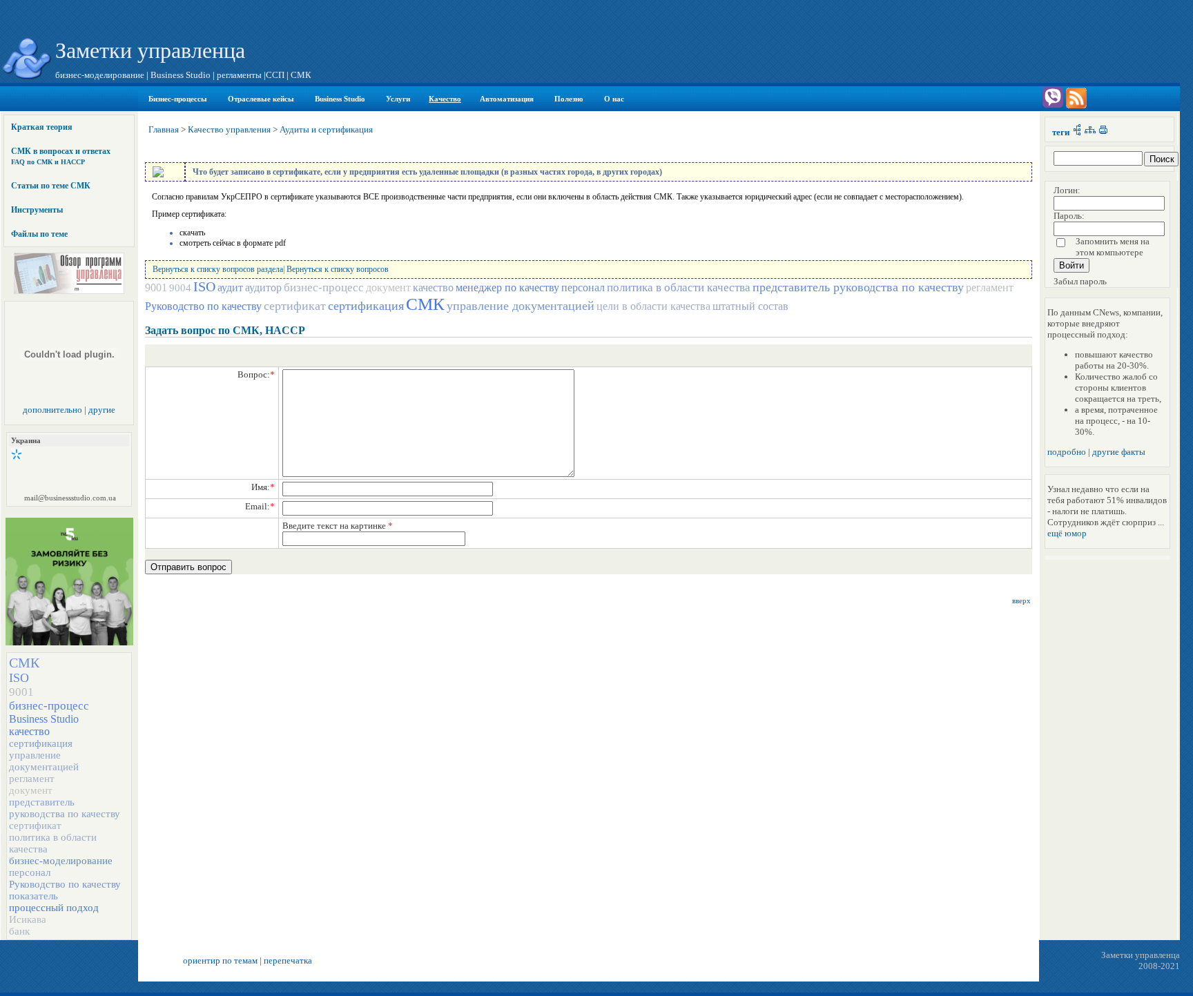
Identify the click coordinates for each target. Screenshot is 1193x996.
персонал (29, 872)
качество (29, 731)
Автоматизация (507, 99)
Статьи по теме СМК (50, 186)
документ (30, 790)
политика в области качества (678, 287)
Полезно (568, 99)
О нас (614, 99)
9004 (180, 287)
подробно (1066, 452)
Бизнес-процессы (177, 99)
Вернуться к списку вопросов (338, 269)
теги (1060, 132)
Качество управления (229, 129)
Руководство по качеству (65, 884)
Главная (163, 129)
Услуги (398, 99)
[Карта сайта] (1090, 132)
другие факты (1118, 452)
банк (19, 931)
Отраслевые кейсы (261, 99)
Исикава (27, 919)
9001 (21, 692)
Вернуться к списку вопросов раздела (218, 269)
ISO (19, 678)
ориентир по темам (220, 960)
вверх (1021, 601)
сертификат (35, 825)
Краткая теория (41, 127)
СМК (24, 662)
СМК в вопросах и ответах (60, 156)
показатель (33, 895)
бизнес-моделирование (61, 860)
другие (101, 409)
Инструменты (37, 210)
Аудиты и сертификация (326, 129)
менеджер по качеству (507, 287)
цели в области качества (653, 306)
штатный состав (750, 306)
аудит (230, 287)
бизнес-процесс (49, 705)
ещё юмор (1067, 533)
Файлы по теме (39, 234)
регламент (32, 778)
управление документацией (44, 761)
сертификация (40, 743)
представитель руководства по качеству (64, 808)
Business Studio (340, 99)
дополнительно (52, 409)
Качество (445, 99)
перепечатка (288, 960)
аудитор (263, 287)
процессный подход (54, 907)
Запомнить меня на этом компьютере (1113, 246)
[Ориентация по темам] (1077, 132)
